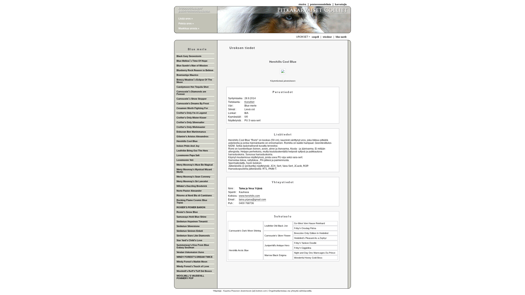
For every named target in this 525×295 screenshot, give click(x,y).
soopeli (315, 36)
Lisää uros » (185, 18)
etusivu (302, 4)
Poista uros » (186, 23)
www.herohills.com (249, 195)
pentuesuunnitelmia (320, 4)
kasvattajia (341, 4)
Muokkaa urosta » (188, 28)
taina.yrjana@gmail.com (252, 199)
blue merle (341, 36)
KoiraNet (249, 102)
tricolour (327, 36)
